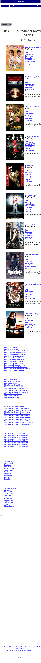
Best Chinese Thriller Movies (14, 370)
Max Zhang (29, 235)
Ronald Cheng (30, 145)
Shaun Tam (29, 328)
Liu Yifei (7, 490)
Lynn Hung (28, 181)
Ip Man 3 (28, 225)
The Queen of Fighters (32, 284)
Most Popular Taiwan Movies (14, 388)
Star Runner (29, 314)
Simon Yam (28, 174)
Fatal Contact (29, 136)
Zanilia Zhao (8, 493)
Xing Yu (27, 180)
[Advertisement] (20, 598)
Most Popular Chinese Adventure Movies (18, 410)
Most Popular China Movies (13, 385)
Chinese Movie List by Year (27, 646)
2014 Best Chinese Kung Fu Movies (16, 437)
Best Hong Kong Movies (12, 381)
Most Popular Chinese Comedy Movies (17, 412)
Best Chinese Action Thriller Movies (16, 352)
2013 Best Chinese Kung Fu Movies (16, 439)
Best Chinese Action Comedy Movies (16, 351)
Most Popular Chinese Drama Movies (17, 414)
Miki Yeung (28, 146)
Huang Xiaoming (30, 206)
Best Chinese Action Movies (13, 349)
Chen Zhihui (29, 294)
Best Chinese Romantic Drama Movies (17, 368)
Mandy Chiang (30, 61)
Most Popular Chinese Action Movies (16, 408)
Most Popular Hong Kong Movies (15, 387)
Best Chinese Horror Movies (13, 361)
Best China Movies (10, 380)
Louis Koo (7, 479)
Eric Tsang (28, 120)
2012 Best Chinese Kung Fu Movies (16, 441)
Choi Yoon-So (29, 85)
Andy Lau (7, 474)
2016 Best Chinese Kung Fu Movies (16, 434)
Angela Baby (8, 501)
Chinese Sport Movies (11, 397)
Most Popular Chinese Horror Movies (17, 417)
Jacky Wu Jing (30, 143)
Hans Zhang (8, 475)
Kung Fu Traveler (31, 254)
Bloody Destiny (30, 77)
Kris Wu (7, 477)
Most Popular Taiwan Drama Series (16, 392)
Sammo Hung (29, 113)
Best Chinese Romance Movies (14, 365)
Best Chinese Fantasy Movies (14, 360)
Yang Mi (7, 497)
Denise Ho (28, 58)
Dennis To (28, 115)
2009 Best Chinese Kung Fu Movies (16, 446)
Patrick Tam (29, 239)
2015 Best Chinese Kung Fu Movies (16, 435)
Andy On (28, 322)
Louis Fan (28, 176)
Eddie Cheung (29, 150)
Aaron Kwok (8, 470)
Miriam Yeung (29, 54)
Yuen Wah (28, 119)
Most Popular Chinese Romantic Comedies (18, 422)
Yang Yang (7, 465)
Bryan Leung (29, 89)
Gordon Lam (29, 178)
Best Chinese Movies (11, 347)
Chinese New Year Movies (13, 394)
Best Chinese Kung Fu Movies (14, 363)
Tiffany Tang (8, 502)
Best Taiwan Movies (11, 383)
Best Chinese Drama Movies (13, 358)
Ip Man (27, 166)
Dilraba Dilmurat (10, 492)
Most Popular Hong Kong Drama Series (17, 390)
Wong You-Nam (30, 59)
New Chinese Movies (6, 646)
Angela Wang (29, 263)
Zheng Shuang (9, 506)
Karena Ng (28, 237)
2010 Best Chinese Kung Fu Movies (16, 444)
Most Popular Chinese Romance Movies (17, 421)
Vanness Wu (29, 320)
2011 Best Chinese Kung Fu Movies (16, 442)
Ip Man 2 (28, 195)
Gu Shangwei (29, 84)
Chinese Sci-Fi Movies (11, 395)
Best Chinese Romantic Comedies (15, 367)
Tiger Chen (28, 261)
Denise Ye (28, 268)
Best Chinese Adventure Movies (15, 354)
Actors (15, 646)
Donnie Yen (28, 172)
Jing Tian (7, 495)
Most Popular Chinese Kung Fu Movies (17, 419)
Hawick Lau (8, 472)
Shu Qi (6, 504)
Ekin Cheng (29, 56)
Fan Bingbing (8, 499)
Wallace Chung (9, 468)
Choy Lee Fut (29, 106)
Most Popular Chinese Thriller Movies (17, 424)
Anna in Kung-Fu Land (33, 47)
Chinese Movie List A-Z (27, 650)
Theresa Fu (28, 148)
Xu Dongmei (29, 291)
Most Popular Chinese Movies (14, 407)
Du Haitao (28, 87)
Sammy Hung (29, 117)
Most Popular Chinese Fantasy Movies (17, 415)
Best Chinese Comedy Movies (14, 356)
